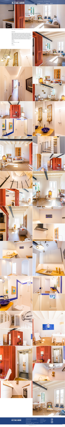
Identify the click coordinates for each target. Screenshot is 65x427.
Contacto (51, 3)
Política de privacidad (43, 420)
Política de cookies (42, 421)
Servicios (47, 3)
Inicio (34, 3)
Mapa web (41, 422)
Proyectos (42, 3)
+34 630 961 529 (47, 1)
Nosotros (38, 3)
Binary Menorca (34, 425)
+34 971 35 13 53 (40, 1)
